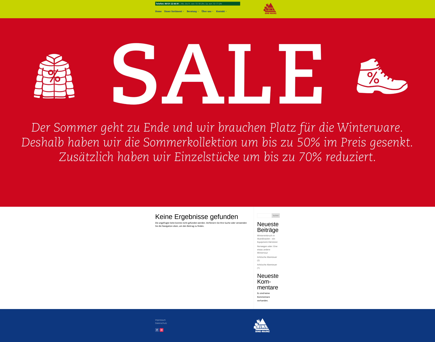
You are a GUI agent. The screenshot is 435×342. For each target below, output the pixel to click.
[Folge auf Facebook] (157, 330)
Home (158, 11)
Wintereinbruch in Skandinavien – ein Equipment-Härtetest (267, 238)
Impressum (160, 320)
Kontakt (220, 11)
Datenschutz (161, 323)
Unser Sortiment (173, 11)
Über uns (206, 11)
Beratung (192, 11)
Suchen (276, 215)
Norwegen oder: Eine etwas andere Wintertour (267, 249)
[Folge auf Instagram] (161, 330)
